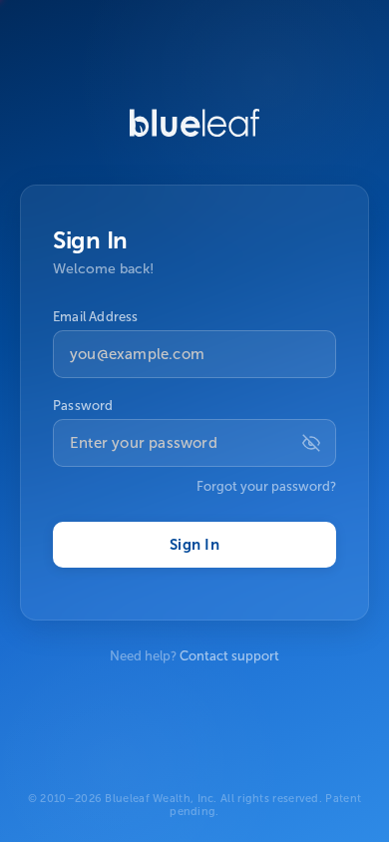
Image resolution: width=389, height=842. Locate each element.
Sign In (194, 545)
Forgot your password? (266, 486)
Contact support (229, 655)
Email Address (96, 316)
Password (83, 405)
